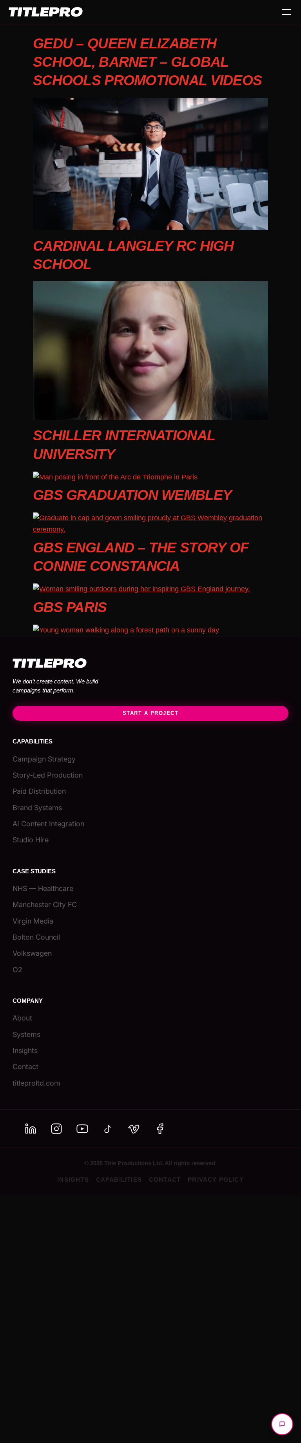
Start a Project (151, 713)
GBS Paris (70, 607)
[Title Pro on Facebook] (160, 1129)
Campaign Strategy (44, 759)
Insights (25, 1050)
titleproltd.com (36, 1083)
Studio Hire (31, 840)
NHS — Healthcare (43, 888)
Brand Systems (37, 807)
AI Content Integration (48, 824)
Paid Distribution (39, 791)
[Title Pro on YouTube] (82, 1129)
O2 (17, 970)
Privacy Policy (216, 1180)
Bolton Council (36, 937)
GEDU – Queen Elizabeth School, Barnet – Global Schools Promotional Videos (147, 61)
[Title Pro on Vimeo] (134, 1129)
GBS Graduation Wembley (132, 495)
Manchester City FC (45, 904)
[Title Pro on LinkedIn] (30, 1129)
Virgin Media (33, 921)
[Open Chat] (282, 1424)
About (22, 1018)
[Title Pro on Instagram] (56, 1129)
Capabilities (119, 1180)
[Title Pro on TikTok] (108, 1129)
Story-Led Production (48, 775)
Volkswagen (32, 953)
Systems (26, 1034)
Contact (25, 1066)
